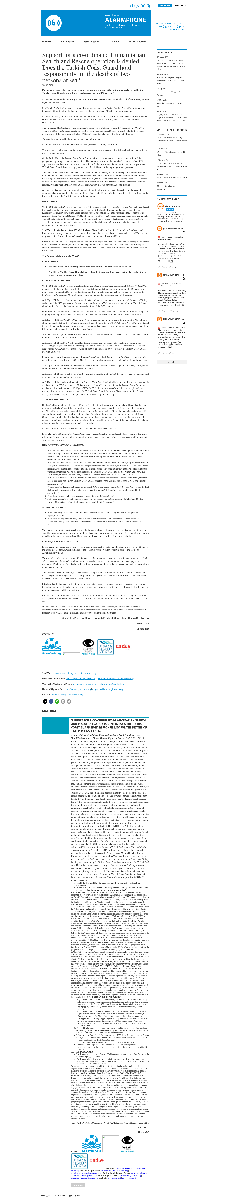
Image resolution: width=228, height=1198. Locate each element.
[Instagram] (148, 6)
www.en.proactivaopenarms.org (81, 678)
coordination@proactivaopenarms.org (116, 678)
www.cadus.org (59, 694)
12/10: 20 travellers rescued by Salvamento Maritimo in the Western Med (172, 166)
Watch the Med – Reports (172, 130)
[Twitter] (138, 6)
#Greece (168, 239)
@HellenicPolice (176, 256)
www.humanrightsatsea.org (78, 689)
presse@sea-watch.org (85, 673)
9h (182, 229)
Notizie (46, 41)
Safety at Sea (92, 41)
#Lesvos (161, 239)
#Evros (160, 330)
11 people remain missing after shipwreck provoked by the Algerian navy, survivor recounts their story (172, 117)
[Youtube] (143, 6)
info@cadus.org (75, 694)
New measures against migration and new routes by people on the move (170, 80)
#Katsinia (181, 249)
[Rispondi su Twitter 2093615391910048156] (159, 353)
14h (182, 319)
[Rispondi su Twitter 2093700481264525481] (159, 267)
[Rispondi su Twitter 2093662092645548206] (159, 311)
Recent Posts (164, 52)
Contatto (46, 1195)
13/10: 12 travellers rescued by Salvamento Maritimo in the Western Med (172, 140)
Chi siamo (67, 41)
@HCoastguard (164, 256)
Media (115, 41)
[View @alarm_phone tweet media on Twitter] (171, 261)
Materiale (74, 1195)
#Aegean (164, 286)
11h (182, 275)
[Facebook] (132, 6)
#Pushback (179, 327)
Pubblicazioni (138, 41)
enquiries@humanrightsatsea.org (108, 689)
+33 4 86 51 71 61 (176, 29)
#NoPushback (163, 261)
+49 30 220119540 (171, 26)
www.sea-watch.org (63, 673)
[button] (45, 701)
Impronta (60, 1195)
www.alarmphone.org (83, 683)
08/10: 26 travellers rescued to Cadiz (172, 177)
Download (78, 1185)
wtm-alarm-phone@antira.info (109, 683)
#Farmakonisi (165, 295)
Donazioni (165, 5)
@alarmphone (171, 228)
